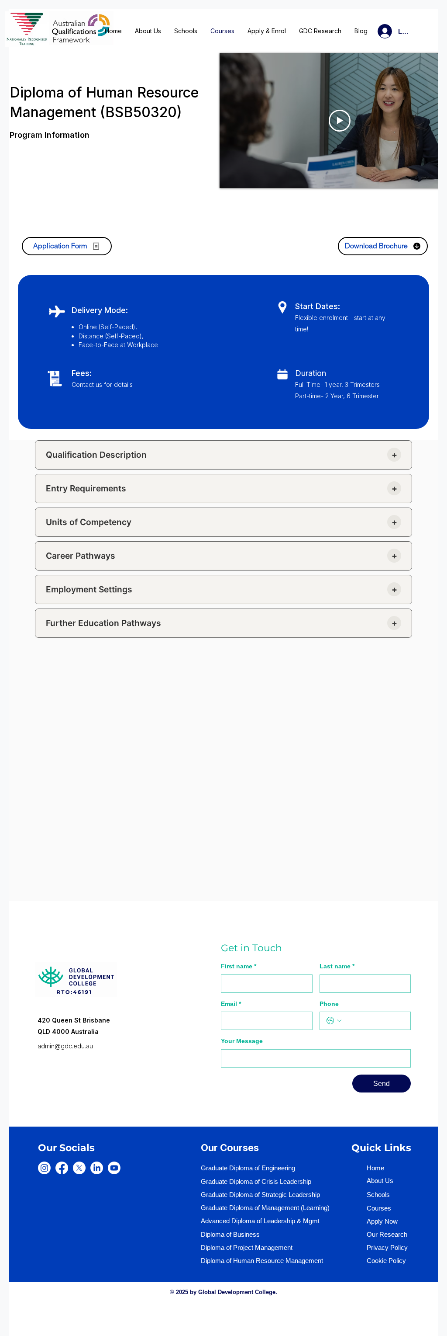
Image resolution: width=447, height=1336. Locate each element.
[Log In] (374, 31)
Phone (329, 1003)
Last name (337, 966)
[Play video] (340, 121)
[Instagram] (44, 1168)
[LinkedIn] (96, 1168)
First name (238, 966)
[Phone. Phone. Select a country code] (334, 1021)
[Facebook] (61, 1168)
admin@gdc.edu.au (65, 1046)
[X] (79, 1168)
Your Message (242, 1040)
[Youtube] (114, 1168)
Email (231, 1003)
